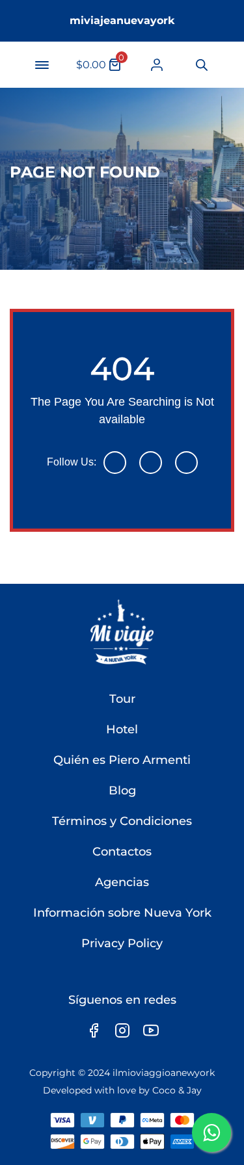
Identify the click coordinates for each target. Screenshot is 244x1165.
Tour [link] (122, 699)
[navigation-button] (41, 65)
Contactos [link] (122, 851)
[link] (157, 65)
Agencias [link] (122, 882)
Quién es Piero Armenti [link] (122, 760)
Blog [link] (122, 790)
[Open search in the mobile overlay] (200, 65)
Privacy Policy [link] (122, 943)
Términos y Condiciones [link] (122, 821)
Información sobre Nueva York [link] (122, 913)
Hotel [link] (122, 729)
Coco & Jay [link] (177, 1090)
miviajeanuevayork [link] (122, 20)
